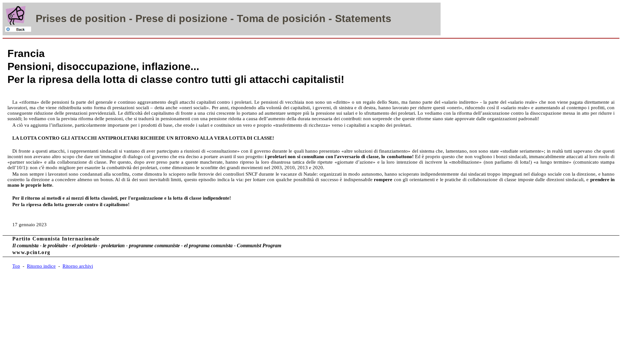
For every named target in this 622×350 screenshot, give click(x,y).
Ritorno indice (41, 266)
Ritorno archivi (78, 266)
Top (16, 266)
